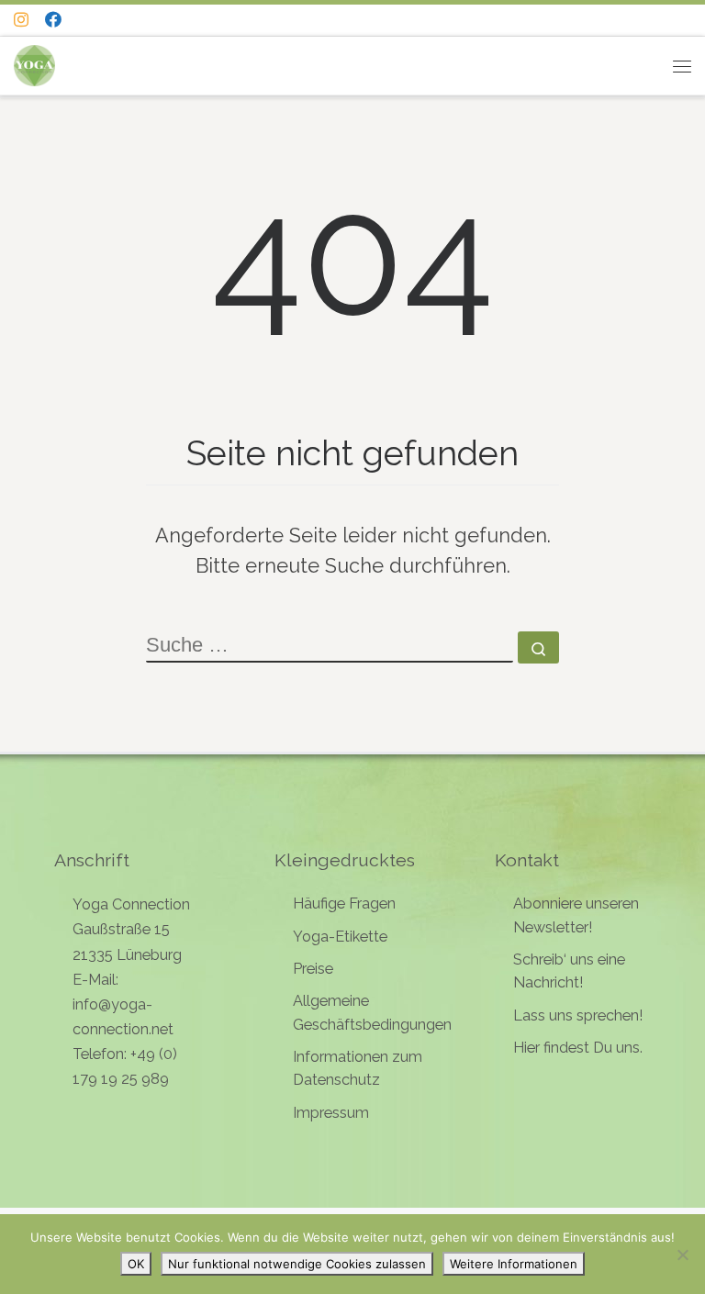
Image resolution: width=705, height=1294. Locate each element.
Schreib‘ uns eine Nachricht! (569, 971)
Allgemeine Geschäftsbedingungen (372, 1012)
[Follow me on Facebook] (53, 20)
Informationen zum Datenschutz (357, 1068)
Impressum (331, 1112)
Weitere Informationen (513, 1263)
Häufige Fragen (344, 903)
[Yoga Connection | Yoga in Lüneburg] (34, 64)
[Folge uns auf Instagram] (21, 20)
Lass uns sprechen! (578, 1015)
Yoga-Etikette (340, 936)
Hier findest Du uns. (578, 1047)
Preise (313, 968)
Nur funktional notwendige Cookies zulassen (297, 1263)
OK (136, 1263)
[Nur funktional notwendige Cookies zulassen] (682, 1254)
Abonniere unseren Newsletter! (576, 915)
